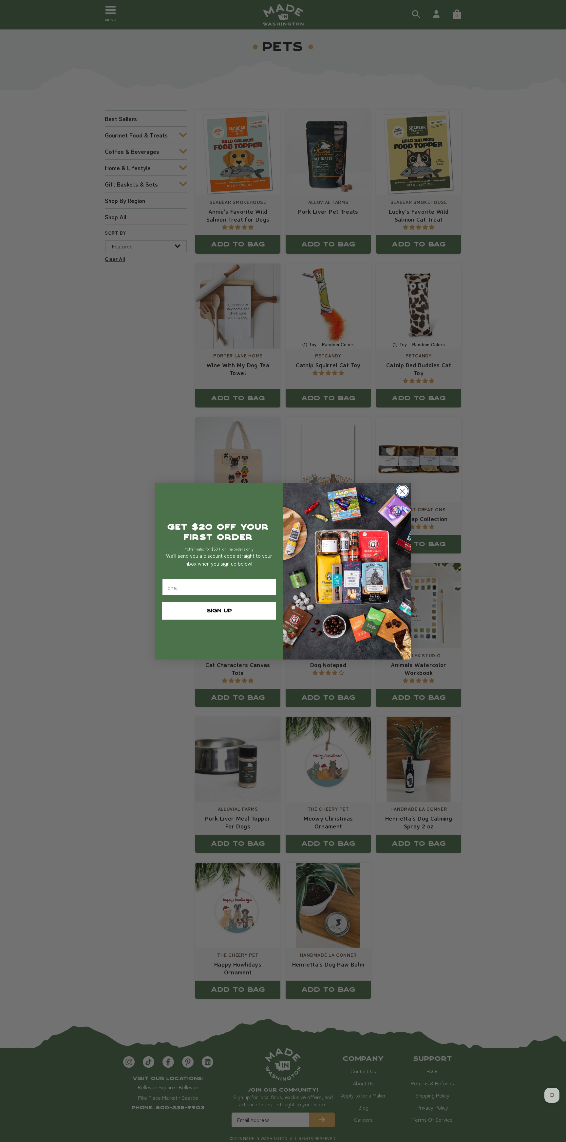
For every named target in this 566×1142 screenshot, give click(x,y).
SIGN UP (219, 611)
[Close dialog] (402, 491)
